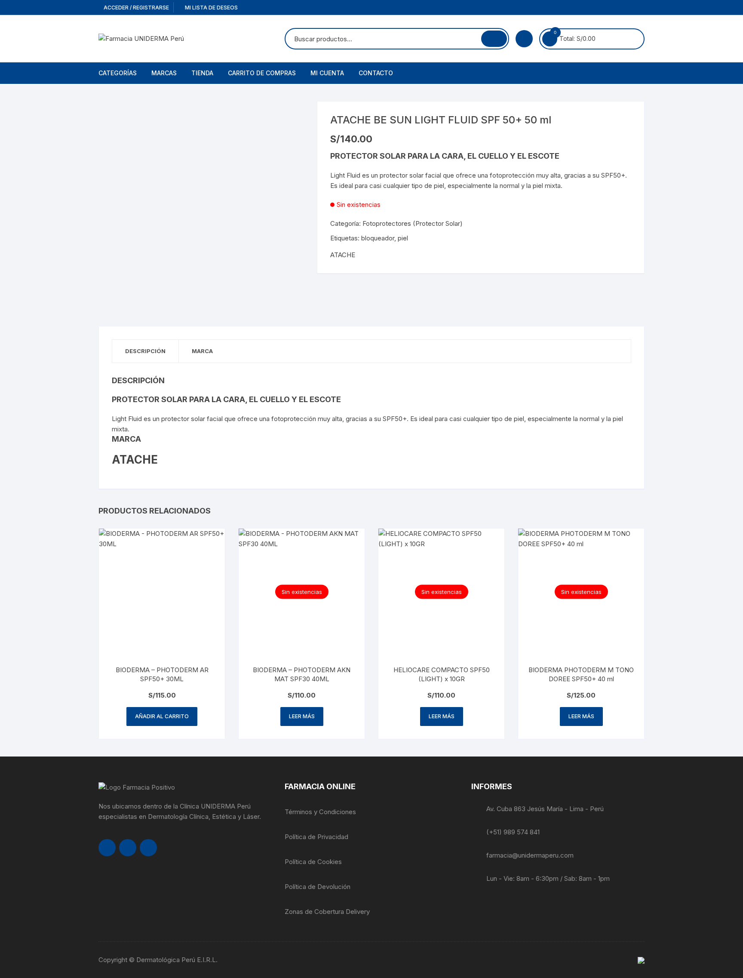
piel (403, 238)
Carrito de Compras (262, 73)
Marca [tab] (202, 351)
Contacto (376, 73)
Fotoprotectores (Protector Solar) (412, 223)
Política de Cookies (313, 862)
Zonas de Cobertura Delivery (327, 911)
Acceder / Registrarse (135, 7)
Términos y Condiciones (320, 812)
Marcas (164, 73)
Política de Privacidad (316, 837)
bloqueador (377, 238)
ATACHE (342, 255)
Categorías (117, 73)
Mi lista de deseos (211, 7)
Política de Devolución (317, 887)
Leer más (302, 716)
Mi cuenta (327, 73)
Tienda (202, 73)
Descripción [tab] (145, 351)
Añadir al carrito (162, 716)
